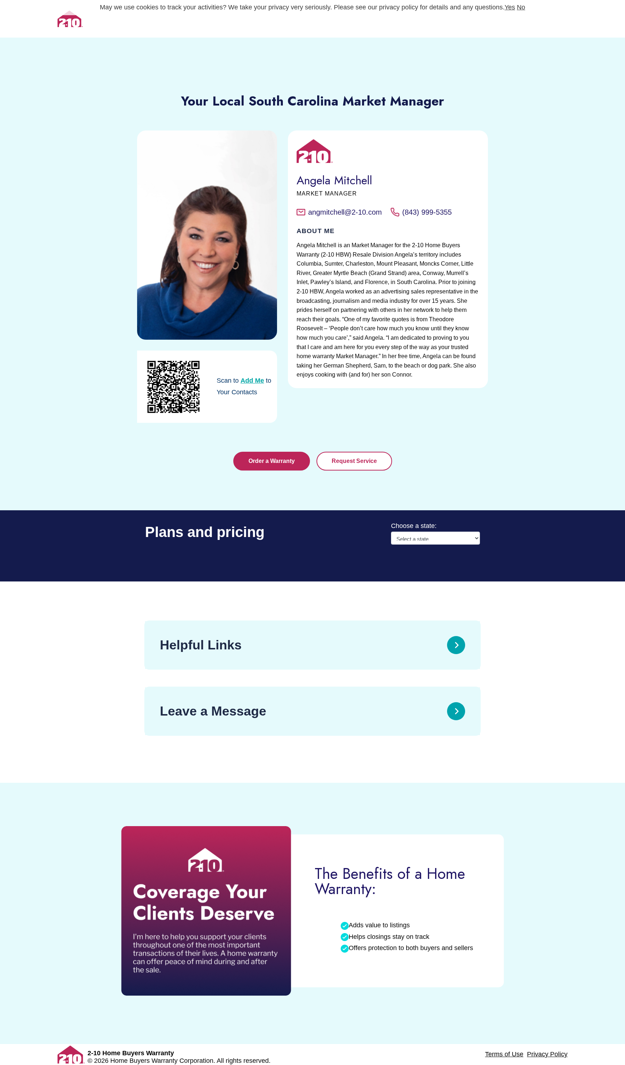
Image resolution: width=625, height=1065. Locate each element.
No (521, 7)
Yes (510, 7)
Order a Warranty (271, 461)
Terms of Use (504, 1054)
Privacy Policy (547, 1054)
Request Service (354, 461)
